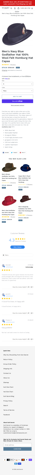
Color (3, 87)
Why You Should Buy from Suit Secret (15, 355)
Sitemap (6, 382)
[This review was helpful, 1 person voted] (28, 313)
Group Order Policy (9, 364)
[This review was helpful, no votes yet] (28, 287)
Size (3, 80)
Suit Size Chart (8, 387)
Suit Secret (20, 469)
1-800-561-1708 (25, 8)
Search (5, 405)
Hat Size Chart (8, 391)
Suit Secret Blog (8, 396)
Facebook (6, 414)
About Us (6, 378)
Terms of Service (8, 410)
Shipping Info (7, 368)
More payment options (17, 105)
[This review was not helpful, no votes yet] (31, 287)
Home (17, 11)
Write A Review (17, 247)
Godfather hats (6, 127)
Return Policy (7, 359)
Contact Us (7, 373)
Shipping (4, 70)
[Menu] (32, 8)
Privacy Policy (7, 401)
